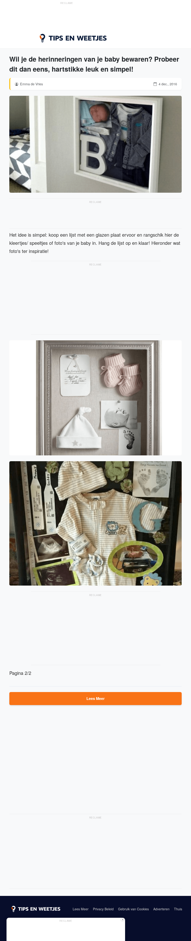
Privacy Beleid (103, 909)
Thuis (178, 909)
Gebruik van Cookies (133, 909)
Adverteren (161, 909)
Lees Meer (95, 698)
